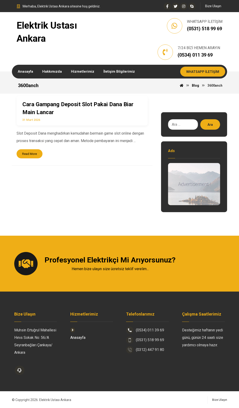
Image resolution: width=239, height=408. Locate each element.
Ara (210, 124)
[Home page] (181, 85)
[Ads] (194, 184)
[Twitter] (175, 6)
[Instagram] (183, 6)
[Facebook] (167, 6)
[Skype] (192, 6)
